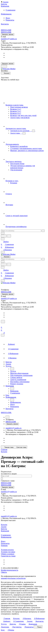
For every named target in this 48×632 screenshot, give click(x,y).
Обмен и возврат (7, 554)
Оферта (4, 572)
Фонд (8, 18)
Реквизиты (10, 20)
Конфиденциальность (9, 570)
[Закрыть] (2, 335)
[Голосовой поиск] (4, 236)
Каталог (4, 525)
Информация (6, 537)
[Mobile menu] (3, 280)
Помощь (4, 545)
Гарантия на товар (8, 556)
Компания (5, 531)
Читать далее (25, 599)
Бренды (4, 529)
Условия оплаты (7, 550)
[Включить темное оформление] (4, 66)
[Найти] (9, 236)
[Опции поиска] (2, 233)
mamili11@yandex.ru (9, 39)
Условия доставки (8, 552)
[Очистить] (43, 230)
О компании (10, 10)
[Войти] (2, 325)
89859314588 (6, 30)
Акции (3, 527)
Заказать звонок (7, 34)
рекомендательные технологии (13, 578)
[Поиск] (3, 321)
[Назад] (12, 368)
